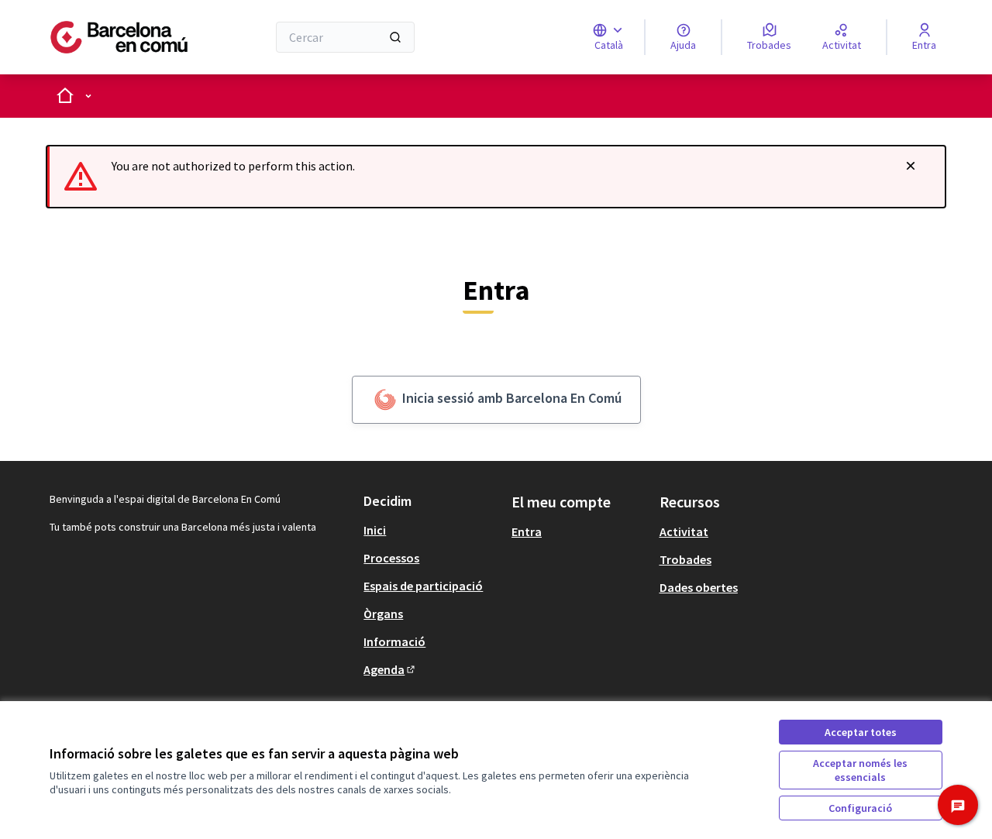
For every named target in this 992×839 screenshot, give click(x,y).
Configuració (860, 808)
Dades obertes (699, 587)
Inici (374, 530)
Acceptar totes (861, 732)
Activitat (684, 531)
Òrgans (383, 613)
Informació (394, 641)
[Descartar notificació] (910, 166)
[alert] (496, 177)
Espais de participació (423, 585)
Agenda (390, 669)
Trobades (685, 559)
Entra (527, 531)
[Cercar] (395, 37)
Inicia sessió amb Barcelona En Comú (510, 398)
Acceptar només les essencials (860, 770)
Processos (391, 558)
